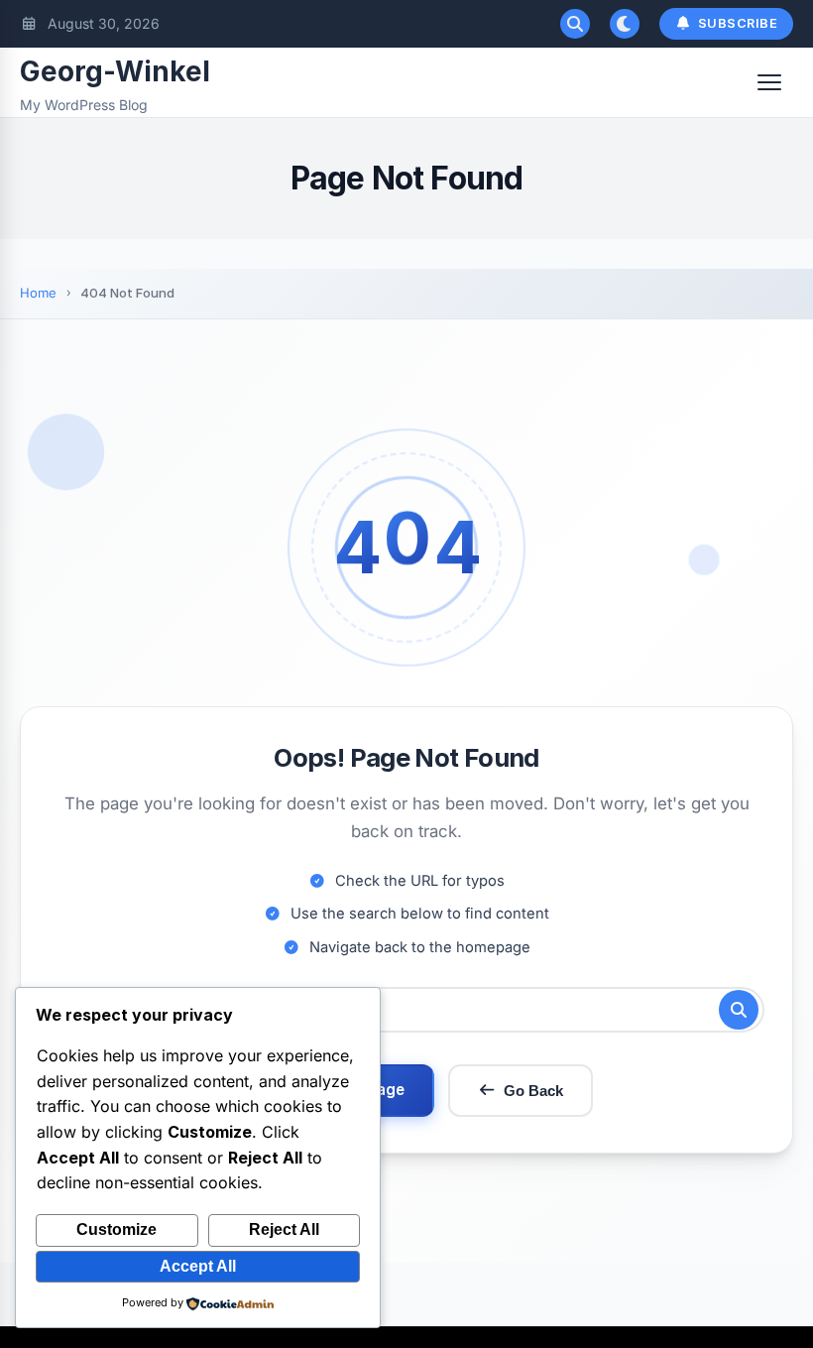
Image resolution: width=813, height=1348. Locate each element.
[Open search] (575, 24)
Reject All (284, 1229)
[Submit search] (738, 1010)
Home (38, 293)
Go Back (533, 1090)
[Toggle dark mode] (624, 24)
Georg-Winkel (115, 71)
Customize (116, 1229)
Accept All (198, 1266)
